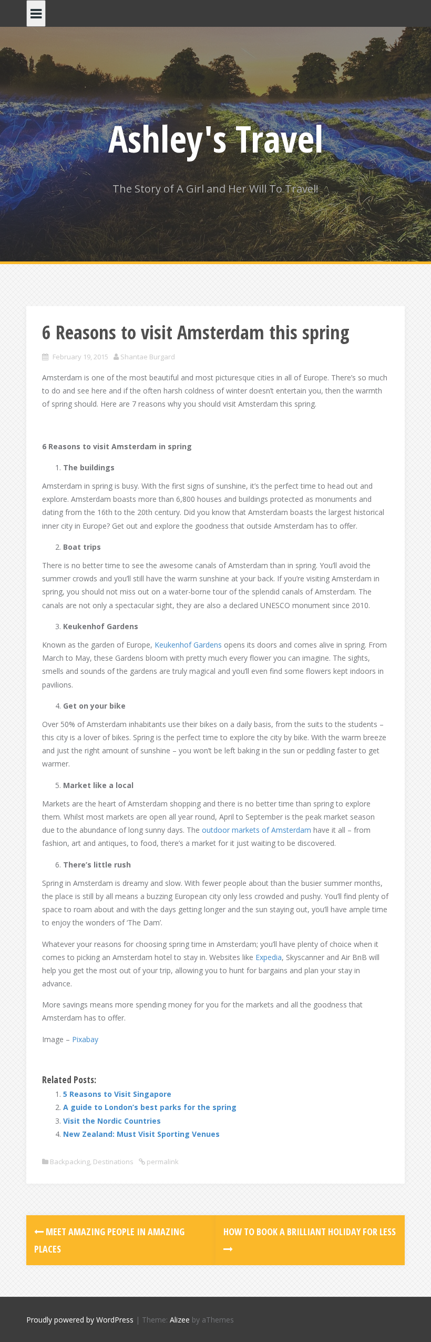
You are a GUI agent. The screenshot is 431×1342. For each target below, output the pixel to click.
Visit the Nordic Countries (112, 1121)
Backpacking (70, 1161)
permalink (162, 1161)
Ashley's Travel (215, 138)
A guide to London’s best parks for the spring (150, 1107)
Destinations (113, 1161)
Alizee (180, 1320)
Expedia (268, 957)
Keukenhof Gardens (188, 645)
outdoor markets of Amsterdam (256, 830)
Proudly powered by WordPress (80, 1320)
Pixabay (85, 1039)
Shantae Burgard (147, 356)
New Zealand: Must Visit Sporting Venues (141, 1134)
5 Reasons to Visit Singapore (117, 1094)
